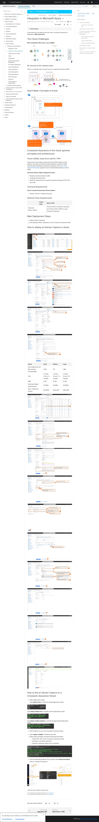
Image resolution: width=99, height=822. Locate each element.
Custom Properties (12, 69)
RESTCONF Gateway (11, 38)
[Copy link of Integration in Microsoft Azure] (63, 18)
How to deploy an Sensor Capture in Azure (87, 48)
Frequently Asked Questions (14, 85)
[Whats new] (88, 2)
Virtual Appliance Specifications (12, 82)
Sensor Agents (9, 41)
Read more (55, 11)
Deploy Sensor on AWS (14, 53)
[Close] (70, 12)
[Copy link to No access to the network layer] (56, 66)
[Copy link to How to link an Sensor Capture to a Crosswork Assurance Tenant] (58, 696)
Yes (49, 803)
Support (7, 115)
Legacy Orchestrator (11, 96)
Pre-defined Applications (14, 64)
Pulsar (9, 56)
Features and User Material (13, 46)
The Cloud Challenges (84, 22)
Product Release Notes (10, 16)
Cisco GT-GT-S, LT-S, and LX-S (14, 91)
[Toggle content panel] (74, 12)
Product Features (9, 21)
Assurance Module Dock (12, 94)
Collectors (8, 36)
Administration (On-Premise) (13, 24)
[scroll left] (30, 15)
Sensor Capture (10, 43)
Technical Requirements (86, 40)
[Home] (4, 2)
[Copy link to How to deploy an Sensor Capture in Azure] (29, 230)
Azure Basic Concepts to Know (87, 28)
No (57, 803)
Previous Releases (9, 112)
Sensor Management (11, 33)
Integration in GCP (12, 48)
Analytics (8, 29)
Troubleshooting (8, 107)
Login (96, 2)
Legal (6, 117)
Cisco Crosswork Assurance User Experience (14, 99)
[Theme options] (92, 2)
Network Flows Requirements (88, 43)
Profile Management (13, 74)
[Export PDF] (67, 24)
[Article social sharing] (64, 24)
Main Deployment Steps (85, 45)
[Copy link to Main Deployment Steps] (53, 216)
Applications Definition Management (13, 61)
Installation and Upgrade (11, 19)
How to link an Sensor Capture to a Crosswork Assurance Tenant (88, 52)
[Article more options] (71, 24)
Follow (58, 24)
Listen (70, 21)
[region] (22, 817)
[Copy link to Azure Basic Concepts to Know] (60, 91)
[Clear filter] (21, 11)
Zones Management (13, 72)
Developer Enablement (10, 105)
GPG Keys (10, 79)
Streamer (8, 31)
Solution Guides (8, 102)
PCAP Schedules (12, 76)
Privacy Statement (84, 818)
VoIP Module (11, 58)
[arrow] (78, 22)
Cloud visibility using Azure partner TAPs (87, 37)
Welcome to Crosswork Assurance (13, 14)
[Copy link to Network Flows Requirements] (54, 198)
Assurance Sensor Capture (83, 13)
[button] (9, 6)
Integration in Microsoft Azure (15, 51)
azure (93, 13)
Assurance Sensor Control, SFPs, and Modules (14, 88)
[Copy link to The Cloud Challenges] (51, 39)
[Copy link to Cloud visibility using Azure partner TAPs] (63, 159)
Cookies (92, 818)
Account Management (11, 26)
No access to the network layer (87, 25)
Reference (7, 110)
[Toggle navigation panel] (25, 13)
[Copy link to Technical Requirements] (49, 187)
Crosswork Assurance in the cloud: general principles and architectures (87, 33)
